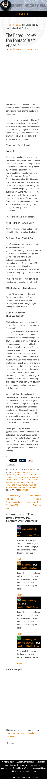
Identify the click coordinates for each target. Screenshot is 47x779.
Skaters (23, 487)
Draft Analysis (31, 477)
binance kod (27, 565)
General (16, 25)
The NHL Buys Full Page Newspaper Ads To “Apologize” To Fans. (14, 502)
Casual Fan (21, 475)
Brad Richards (29, 472)
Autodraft (17, 472)
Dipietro (20, 477)
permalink (23, 490)
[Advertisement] (23, 77)
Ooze (33, 482)
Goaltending (25, 480)
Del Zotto (31, 475)
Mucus (27, 482)
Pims (8, 485)
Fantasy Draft (12, 480)
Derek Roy (10, 477)
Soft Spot (31, 487)
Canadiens (10, 475)
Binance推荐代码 (29, 529)
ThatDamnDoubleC (17, 50)
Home (8, 25)
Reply (19, 559)
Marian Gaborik (17, 482)
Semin (15, 487)
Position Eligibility (19, 485)
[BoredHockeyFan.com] (23, 5)
